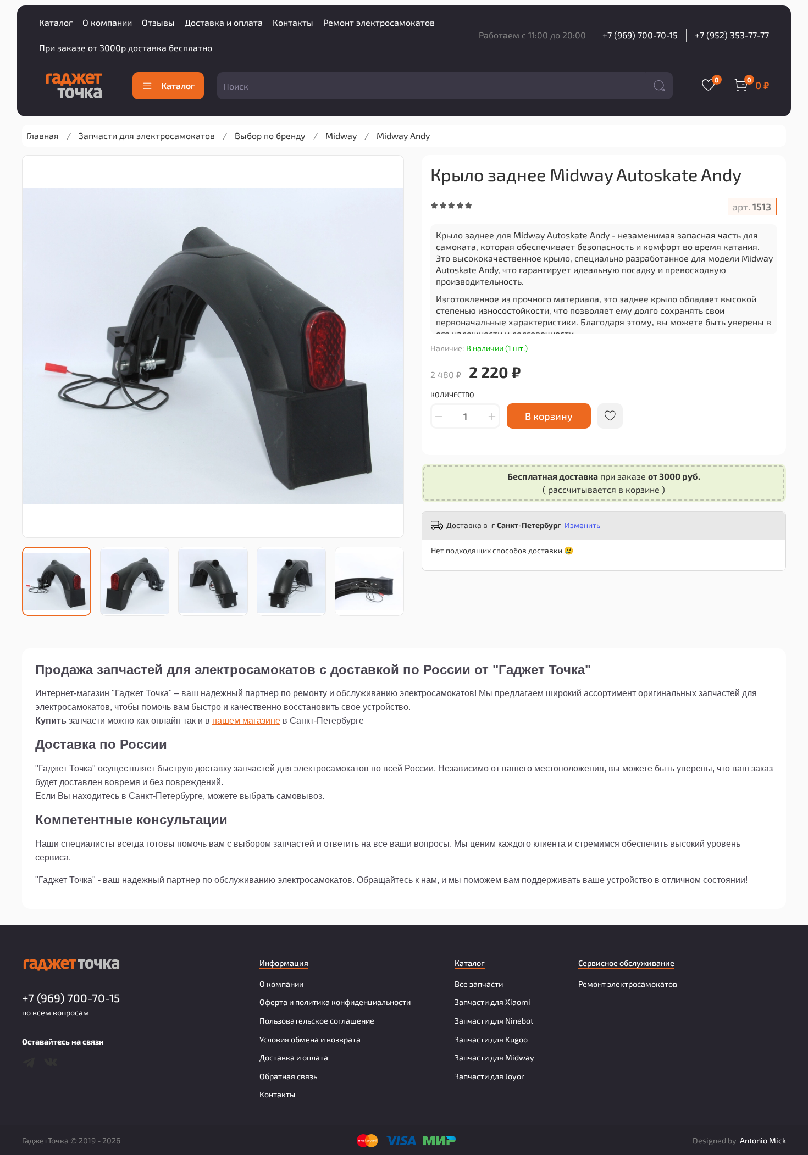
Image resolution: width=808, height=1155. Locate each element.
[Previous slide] (39, 346)
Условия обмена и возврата (310, 1039)
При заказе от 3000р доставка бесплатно (125, 47)
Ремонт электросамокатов (379, 22)
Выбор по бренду (270, 135)
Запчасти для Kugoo (491, 1039)
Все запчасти (479, 984)
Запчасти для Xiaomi (492, 1002)
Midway (341, 135)
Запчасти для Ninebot (494, 1020)
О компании (107, 22)
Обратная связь (288, 1076)
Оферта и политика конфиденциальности (335, 1002)
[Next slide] (386, 346)
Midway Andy (403, 135)
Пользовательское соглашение (316, 1020)
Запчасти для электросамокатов (147, 135)
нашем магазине (246, 720)
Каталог (56, 22)
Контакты (293, 22)
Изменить (582, 525)
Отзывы (158, 22)
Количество (452, 395)
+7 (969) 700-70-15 (640, 35)
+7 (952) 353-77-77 (732, 35)
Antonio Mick (763, 1140)
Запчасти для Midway (494, 1057)
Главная (42, 135)
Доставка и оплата (224, 22)
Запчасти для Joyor (489, 1076)
